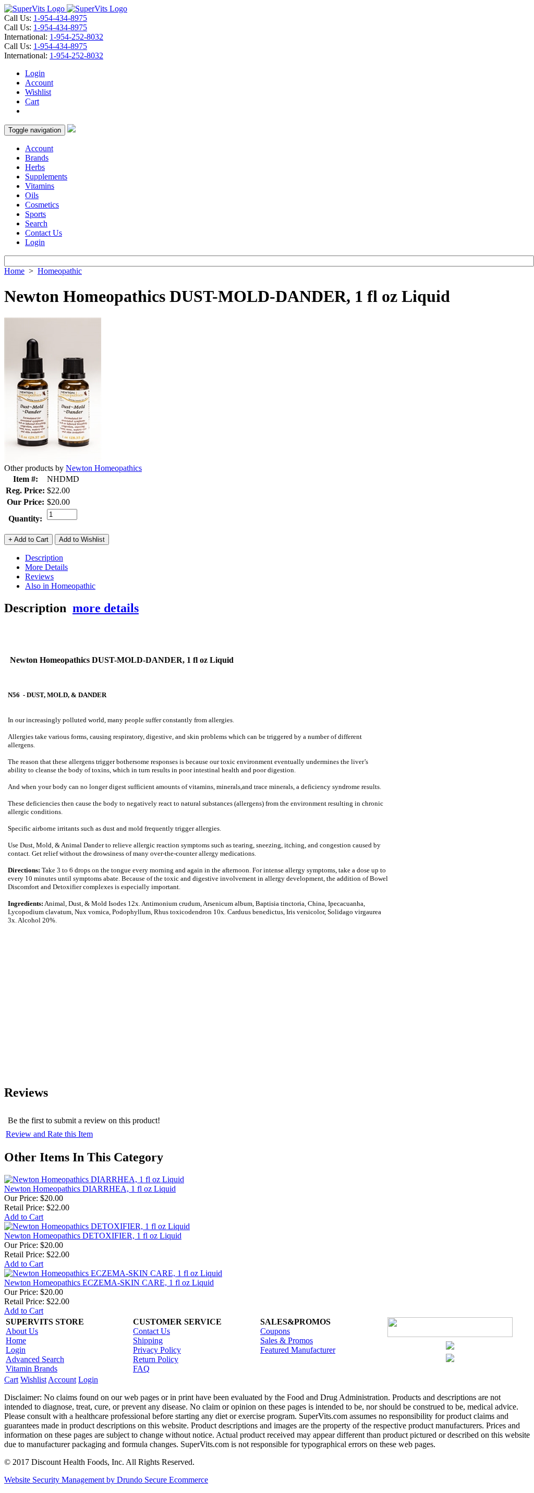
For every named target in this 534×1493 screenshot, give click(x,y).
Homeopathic (60, 270)
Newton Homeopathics (104, 468)
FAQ (141, 1368)
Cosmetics (42, 204)
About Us (22, 1331)
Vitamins (39, 185)
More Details (46, 567)
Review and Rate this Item (49, 1134)
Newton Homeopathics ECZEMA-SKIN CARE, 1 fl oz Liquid (109, 1282)
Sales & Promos (286, 1340)
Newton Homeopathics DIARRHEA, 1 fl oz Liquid (90, 1188)
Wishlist (38, 92)
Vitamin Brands (31, 1368)
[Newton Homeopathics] (52, 460)
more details (105, 608)
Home (14, 270)
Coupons (275, 1331)
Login (35, 73)
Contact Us (43, 232)
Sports (35, 214)
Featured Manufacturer (297, 1349)
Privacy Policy (157, 1349)
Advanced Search (35, 1359)
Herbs (35, 167)
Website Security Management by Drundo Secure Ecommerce (106, 1479)
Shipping (148, 1340)
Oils (32, 195)
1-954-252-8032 (76, 36)
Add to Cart (23, 1216)
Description (44, 557)
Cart (32, 101)
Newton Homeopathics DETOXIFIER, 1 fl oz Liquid (92, 1235)
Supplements (46, 176)
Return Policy (155, 1359)
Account (39, 82)
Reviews (39, 576)
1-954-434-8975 (60, 18)
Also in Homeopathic (60, 585)
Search (36, 223)
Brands (36, 157)
